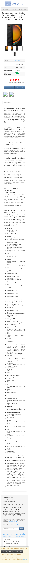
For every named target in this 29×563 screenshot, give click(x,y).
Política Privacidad (7, 534)
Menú (6, 9)
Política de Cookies (20, 534)
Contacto (23, 9)
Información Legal (20, 533)
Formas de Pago (7, 536)
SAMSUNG (17, 60)
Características (7, 102)
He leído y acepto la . (13, 525)
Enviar (21, 528)
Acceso (14, 9)
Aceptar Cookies (18, 551)
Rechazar (11, 551)
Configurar (4, 551)
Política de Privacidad (13, 521)
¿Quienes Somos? (20, 536)
